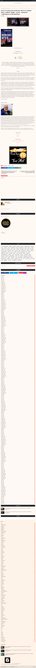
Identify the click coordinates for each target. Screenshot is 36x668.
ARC (1, 246)
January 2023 (18, 336)
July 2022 (18, 344)
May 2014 (18, 483)
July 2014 (18, 480)
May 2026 (18, 279)
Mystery (7, 253)
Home (2, 0)
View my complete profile (8, 203)
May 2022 (18, 347)
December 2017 (18, 422)
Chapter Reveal (13, 247)
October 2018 (18, 408)
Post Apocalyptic (17, 254)
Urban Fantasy (20, 257)
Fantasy (2, 250)
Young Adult (15, 258)
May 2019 (18, 398)
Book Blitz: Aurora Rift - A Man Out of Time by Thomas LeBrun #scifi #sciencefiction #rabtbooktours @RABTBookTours (18, 512)
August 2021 (18, 360)
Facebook (18, 134)
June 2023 (18, 329)
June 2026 (18, 278)
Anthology (10, 246)
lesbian (33, 258)
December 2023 (18, 320)
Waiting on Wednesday (26, 257)
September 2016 (18, 443)
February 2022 (18, 351)
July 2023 (18, 327)
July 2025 (18, 293)
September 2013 (18, 494)
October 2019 (18, 391)
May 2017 (18, 432)
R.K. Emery (2, 15)
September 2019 (18, 392)
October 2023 (18, 323)
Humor (18, 572)
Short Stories (18, 608)
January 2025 (18, 302)
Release (30, 254)
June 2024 (18, 312)
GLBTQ (13, 250)
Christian (26, 247)
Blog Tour (22, 246)
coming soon (5, 165)
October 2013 (18, 493)
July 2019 (18, 395)
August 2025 (18, 292)
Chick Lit (17, 247)
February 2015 (18, 470)
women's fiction (18, 640)
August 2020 (18, 377)
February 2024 (18, 317)
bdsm (19, 258)
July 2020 (18, 378)
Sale (18, 604)
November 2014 (18, 474)
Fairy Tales (18, 556)
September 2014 (18, 477)
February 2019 (18, 402)
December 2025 (18, 286)
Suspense (2, 257)
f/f (23, 258)
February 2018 (18, 419)
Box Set (2, 247)
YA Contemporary (3, 258)
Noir (17, 253)
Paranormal (27, 253)
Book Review (32, 246)
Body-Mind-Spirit (27, 246)
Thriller (4, 8)
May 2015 (18, 466)
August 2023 (18, 326)
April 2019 (18, 399)
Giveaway (16, 250)
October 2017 (18, 425)
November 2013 (18, 491)
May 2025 (18, 296)
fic (25, 258)
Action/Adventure (5, 246)
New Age (14, 253)
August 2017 (18, 428)
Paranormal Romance (4, 254)
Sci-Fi (18, 605)
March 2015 (18, 469)
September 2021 (18, 358)
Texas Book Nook (18, 3)
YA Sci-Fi (12, 258)
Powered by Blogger (17, 663)
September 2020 (18, 375)
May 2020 (18, 381)
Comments (4, 233)
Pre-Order (21, 254)
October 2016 (18, 442)
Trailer (16, 257)
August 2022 (18, 343)
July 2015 (18, 463)
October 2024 (18, 306)
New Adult (10, 253)
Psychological (26, 254)
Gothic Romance (23, 250)
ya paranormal (18, 641)
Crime (18, 548)
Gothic (19, 250)
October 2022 (18, 340)
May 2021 (18, 364)
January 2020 (18, 387)
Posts (3, 232)
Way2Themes (8, 666)
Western (31, 257)
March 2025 (18, 299)
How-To (18, 571)
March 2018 (18, 418)
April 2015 (18, 467)
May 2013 (18, 500)
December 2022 (18, 337)
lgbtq (18, 636)
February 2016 (18, 453)
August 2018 (18, 411)
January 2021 (18, 370)
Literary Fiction (18, 576)
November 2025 (18, 288)
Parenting (9, 254)
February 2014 (18, 487)
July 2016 (18, 446)
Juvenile (18, 575)
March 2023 (18, 333)
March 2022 (18, 350)
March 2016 (18, 452)
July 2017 (18, 429)
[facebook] (31, 1)
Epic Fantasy (18, 552)
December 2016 (18, 439)
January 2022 (18, 353)
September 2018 (18, 409)
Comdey (29, 247)
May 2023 (18, 330)
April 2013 (18, 501)
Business (5, 247)
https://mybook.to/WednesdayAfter (18, 140)
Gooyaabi (16, 666)
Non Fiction (20, 253)
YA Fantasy (8, 258)
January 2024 (18, 319)
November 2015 (18, 457)
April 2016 (18, 450)
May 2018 (18, 415)
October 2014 (18, 476)
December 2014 (18, 473)
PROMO (24, 253)
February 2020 (18, 385)
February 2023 (18, 334)
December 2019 (18, 388)
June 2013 (18, 498)
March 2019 (18, 401)
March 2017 (18, 435)
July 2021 (18, 361)
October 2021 (18, 357)
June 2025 (18, 295)
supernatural (18, 637)
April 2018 (18, 416)
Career (9, 247)
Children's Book (21, 247)
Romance (18, 601)
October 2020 (18, 374)
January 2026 (18, 285)
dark (21, 258)
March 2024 (18, 316)
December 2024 (18, 303)
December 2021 (18, 354)
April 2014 (18, 484)
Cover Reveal (18, 547)
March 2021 (18, 367)
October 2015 (18, 459)
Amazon (18, 142)
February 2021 (18, 368)
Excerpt (9, 165)
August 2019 (18, 394)
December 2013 (18, 490)
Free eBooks (9, 250)
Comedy (32, 247)
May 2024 (18, 313)
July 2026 (18, 276)
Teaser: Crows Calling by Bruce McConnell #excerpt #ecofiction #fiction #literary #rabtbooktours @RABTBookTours (18, 508)
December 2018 (18, 405)
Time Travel (12, 257)
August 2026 (18, 275)
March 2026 (18, 282)
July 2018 (18, 412)
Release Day (18, 600)
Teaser (6, 257)
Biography (18, 246)
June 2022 (18, 346)
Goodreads (18, 135)
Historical (32, 250)
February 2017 (18, 436)
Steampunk (18, 609)
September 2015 (18, 460)
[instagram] (34, 1)
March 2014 (18, 486)
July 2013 (18, 497)
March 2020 (18, 384)
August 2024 (18, 309)
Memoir (18, 579)
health (27, 258)
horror (30, 258)
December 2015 (18, 456)
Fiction (5, 250)
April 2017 (18, 433)
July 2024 (18, 310)
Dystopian (18, 551)
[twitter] (33, 1)
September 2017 (18, 426)
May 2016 (18, 449)
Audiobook (14, 246)
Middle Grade (3, 253)
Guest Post (28, 250)
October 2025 (18, 289)
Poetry (13, 254)
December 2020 (18, 371)
